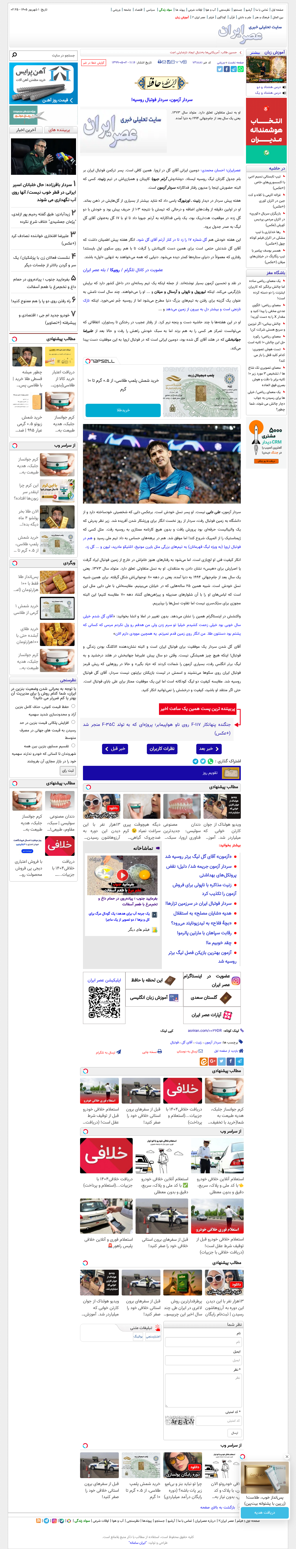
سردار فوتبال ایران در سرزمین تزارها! (198, 903)
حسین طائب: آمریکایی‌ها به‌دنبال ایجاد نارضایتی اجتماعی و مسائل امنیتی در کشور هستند (180, 52)
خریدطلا (123, 410)
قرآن (232, 17)
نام (238, 1333)
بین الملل (278, 17)
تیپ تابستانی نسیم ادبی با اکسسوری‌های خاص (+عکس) (266, 182)
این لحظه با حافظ (147, 980)
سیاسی (150, 10)
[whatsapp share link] (241, 69)
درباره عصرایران (205, 1521)
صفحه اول (277, 10)
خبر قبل (118, 749)
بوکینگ (138, 1336)
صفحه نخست (236, 62)
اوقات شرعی (195, 10)
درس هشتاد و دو (269, 87)
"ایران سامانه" (138, 1543)
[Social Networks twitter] (203, 761)
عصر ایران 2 (198, 17)
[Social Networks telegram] (196, 761)
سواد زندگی (165, 10)
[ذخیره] (168, 62)
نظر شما (234, 1324)
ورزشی (116, 10)
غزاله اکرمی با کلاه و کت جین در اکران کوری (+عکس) (266, 200)
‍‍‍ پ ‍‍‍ (179, 61)
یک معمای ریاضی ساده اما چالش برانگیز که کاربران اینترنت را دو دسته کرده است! (267, 289)
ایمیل (236, 1351)
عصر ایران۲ (226, 1521)
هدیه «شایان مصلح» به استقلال (202, 913)
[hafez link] (162, 83)
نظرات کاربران (162, 749)
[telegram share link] (234, 69)
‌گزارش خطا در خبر (93, 63)
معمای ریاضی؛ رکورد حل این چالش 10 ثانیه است (266, 339)
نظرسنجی (224, 10)
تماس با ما (262, 10)
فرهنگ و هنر (262, 17)
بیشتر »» (255, 53)
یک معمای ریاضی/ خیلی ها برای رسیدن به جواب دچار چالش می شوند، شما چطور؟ (266, 401)
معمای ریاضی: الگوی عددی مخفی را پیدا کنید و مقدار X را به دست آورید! (268, 311)
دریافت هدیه (264, 1513)
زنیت (198, 1042)
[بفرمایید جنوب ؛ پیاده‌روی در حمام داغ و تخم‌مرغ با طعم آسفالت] (122, 875)
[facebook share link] (227, 69)
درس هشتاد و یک (268, 93)
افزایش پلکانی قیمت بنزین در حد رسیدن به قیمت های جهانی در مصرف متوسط (48, 730)
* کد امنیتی (232, 1412)
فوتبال (174, 1042)
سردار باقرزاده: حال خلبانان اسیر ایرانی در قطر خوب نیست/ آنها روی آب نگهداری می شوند (44, 192)
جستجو (238, 10)
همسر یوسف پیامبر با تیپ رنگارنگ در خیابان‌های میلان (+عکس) (267, 256)
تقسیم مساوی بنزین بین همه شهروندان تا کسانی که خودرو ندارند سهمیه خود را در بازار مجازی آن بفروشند (44, 754)
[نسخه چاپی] (160, 62)
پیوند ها (180, 10)
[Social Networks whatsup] (211, 761)
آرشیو (249, 10)
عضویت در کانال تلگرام (143, 270)
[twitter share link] (220, 69)
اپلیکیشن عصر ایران (104, 980)
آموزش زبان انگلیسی (149, 997)
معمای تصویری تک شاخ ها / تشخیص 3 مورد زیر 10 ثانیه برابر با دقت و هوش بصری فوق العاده (266, 376)
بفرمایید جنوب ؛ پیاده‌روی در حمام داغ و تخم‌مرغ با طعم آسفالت (128, 901)
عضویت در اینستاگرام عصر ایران (207, 981)
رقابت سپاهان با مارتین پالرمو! (204, 933)
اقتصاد (138, 10)
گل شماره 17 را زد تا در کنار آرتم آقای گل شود (172, 240)
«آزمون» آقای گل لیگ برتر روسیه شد (198, 856)
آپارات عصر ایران (206, 1015)
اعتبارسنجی (153, 1336)
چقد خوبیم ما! (219, 943)
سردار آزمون (213, 1042)
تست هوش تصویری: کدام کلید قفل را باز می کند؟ (268, 355)
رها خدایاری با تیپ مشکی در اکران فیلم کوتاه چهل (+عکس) (267, 238)
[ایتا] (204, 1062)
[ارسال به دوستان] (164, 62)
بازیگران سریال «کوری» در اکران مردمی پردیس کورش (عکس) (267, 219)
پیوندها (147, 1521)
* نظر (237, 1369)
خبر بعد (206, 749)
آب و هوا (211, 10)
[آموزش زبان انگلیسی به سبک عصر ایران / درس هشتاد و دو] (266, 69)
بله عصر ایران (94, 270)
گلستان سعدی (204, 997)
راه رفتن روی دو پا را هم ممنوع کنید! (41, 301)
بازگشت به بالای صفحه (218, 1508)
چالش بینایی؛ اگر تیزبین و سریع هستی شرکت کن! (266, 326)
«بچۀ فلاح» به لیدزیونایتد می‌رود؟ (201, 923)
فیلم (211, 17)
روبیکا (115, 270)
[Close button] (287, 1457)
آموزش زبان (182, 17)
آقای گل (187, 1042)
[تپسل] (88, 361)
